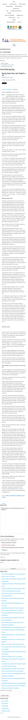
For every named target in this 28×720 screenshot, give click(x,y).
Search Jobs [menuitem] (5, 4)
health (4, 706)
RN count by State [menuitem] (9, 6)
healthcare (5, 711)
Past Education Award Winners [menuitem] (16, 10)
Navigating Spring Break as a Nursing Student (13, 683)
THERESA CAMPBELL (7, 89)
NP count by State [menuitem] (22, 4)
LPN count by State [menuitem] (18, 6)
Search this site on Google (6, 690)
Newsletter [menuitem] (9, 13)
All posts (3, 503)
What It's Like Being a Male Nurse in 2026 (12, 644)
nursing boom (12, 495)
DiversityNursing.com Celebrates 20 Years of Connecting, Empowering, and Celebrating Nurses (13, 630)
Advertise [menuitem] (14, 19)
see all (1, 713)
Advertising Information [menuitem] (11, 22)
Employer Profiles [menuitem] (12, 17)
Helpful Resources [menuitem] (20, 15)
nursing (5, 708)
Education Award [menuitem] (16, 8)
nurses (4, 701)
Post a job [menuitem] (19, 22)
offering (22, 54)
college (3, 497)
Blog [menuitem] (7, 10)
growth (7, 495)
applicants (19, 495)
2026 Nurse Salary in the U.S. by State (11, 656)
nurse (23, 495)
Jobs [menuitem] (18, 17)
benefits (9, 64)
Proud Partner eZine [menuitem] (13, 4)
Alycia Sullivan (10, 77)
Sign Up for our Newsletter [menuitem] (9, 15)
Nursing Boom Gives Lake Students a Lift (14, 74)
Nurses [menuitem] (14, 1)
